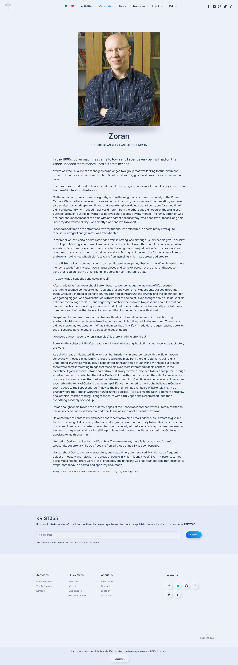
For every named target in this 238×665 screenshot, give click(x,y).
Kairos (173, 6)
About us (157, 6)
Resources (138, 6)
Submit (193, 534)
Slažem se (120, 658)
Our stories (106, 6)
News (122, 6)
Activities (87, 6)
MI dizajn (211, 638)
